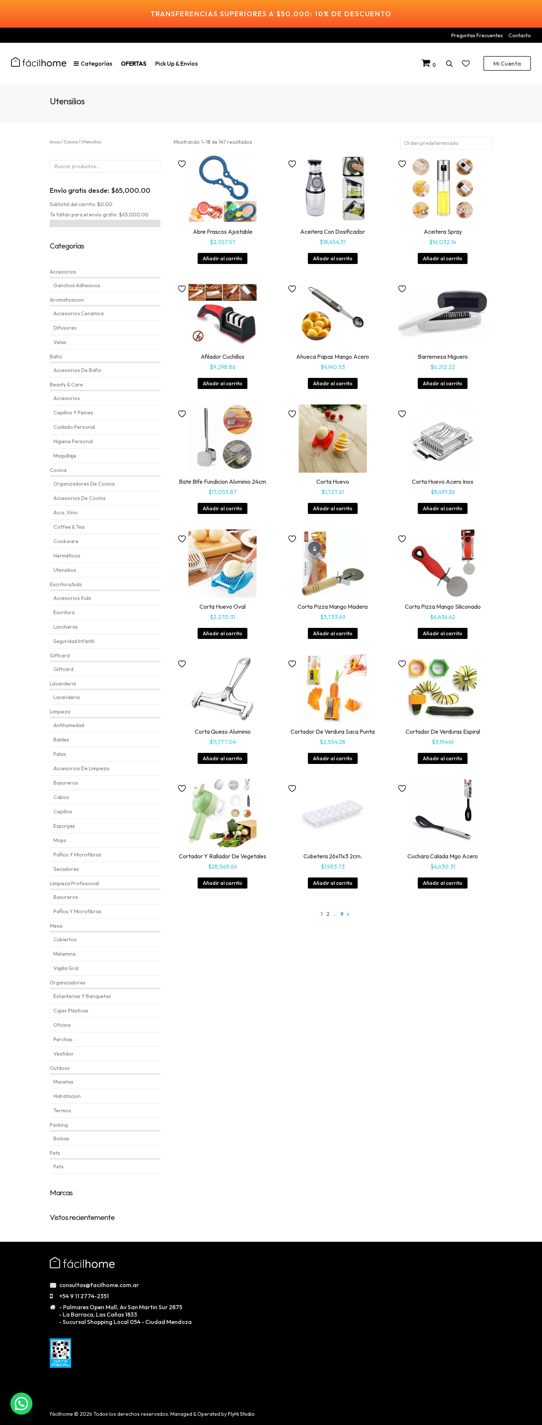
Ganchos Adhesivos (76, 285)
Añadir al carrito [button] (222, 258)
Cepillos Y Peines (73, 412)
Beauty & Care (66, 384)
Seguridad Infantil (73, 641)
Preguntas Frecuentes (477, 35)
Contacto (519, 35)
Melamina (64, 953)
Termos (62, 1110)
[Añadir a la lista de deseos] (182, 163)
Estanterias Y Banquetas (82, 996)
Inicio (55, 142)
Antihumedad (68, 725)
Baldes (61, 739)
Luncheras (65, 626)
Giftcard (60, 655)
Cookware (66, 541)
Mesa (56, 925)
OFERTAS (133, 63)
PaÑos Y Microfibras (77, 854)
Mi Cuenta (507, 63)
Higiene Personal (73, 441)
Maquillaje (64, 455)
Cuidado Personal (74, 427)
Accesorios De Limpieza (81, 768)
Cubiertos (65, 939)
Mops (59, 840)
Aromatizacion (67, 299)
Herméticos (66, 555)
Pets (55, 1153)
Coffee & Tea (68, 527)
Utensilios (64, 570)
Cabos (61, 797)
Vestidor (63, 1053)
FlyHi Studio (241, 1414)
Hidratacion (67, 1096)
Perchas (63, 1039)
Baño (56, 356)
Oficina (61, 1025)
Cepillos (62, 811)
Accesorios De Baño (77, 370)
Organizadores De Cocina (84, 483)
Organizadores (68, 982)
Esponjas (64, 826)
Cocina (71, 142)
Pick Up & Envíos (176, 63)
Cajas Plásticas (70, 1010)
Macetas (63, 1081)
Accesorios (63, 271)
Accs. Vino (65, 512)
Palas (59, 754)
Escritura (63, 612)
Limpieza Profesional (74, 883)
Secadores (66, 869)
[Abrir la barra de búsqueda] (449, 63)
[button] (21, 1404)
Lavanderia (63, 683)
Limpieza (60, 711)
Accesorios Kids (72, 598)
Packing (59, 1125)
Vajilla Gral (66, 968)
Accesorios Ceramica (78, 313)
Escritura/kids (66, 584)
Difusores (65, 327)
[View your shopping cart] (426, 64)
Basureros (65, 782)
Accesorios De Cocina (79, 498)
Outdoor (60, 1068)
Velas (59, 342)
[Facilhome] (38, 62)
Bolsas (61, 1138)
